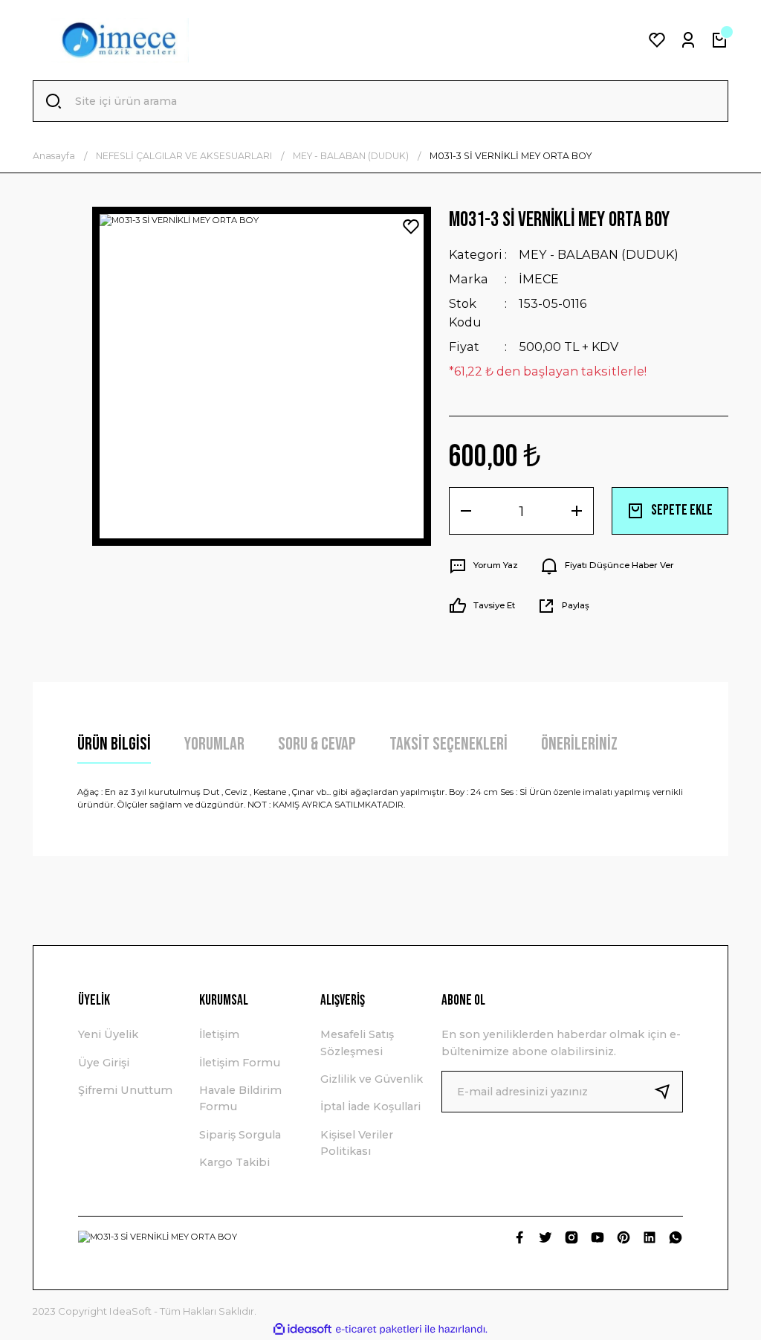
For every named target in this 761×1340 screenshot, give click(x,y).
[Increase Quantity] (576, 511)
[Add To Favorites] (411, 227)
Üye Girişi (103, 1062)
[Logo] (120, 40)
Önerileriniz (579, 744)
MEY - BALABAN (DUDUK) (599, 254)
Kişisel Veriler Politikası (356, 1143)
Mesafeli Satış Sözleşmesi (357, 1042)
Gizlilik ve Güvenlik (371, 1079)
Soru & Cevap (317, 744)
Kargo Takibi (234, 1162)
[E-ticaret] (378, 1329)
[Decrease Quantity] (466, 511)
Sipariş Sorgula (240, 1134)
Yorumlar (214, 744)
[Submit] (668, 1091)
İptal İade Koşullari (370, 1106)
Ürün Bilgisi (114, 744)
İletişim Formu (239, 1062)
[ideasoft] (302, 1329)
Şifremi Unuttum (125, 1090)
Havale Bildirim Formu (240, 1098)
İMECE (539, 278)
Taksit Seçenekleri (448, 744)
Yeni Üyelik (108, 1034)
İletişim (219, 1034)
